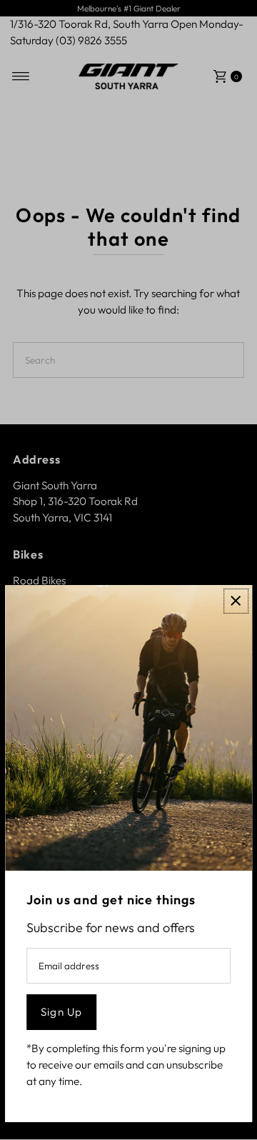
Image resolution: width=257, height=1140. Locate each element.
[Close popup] (235, 601)
